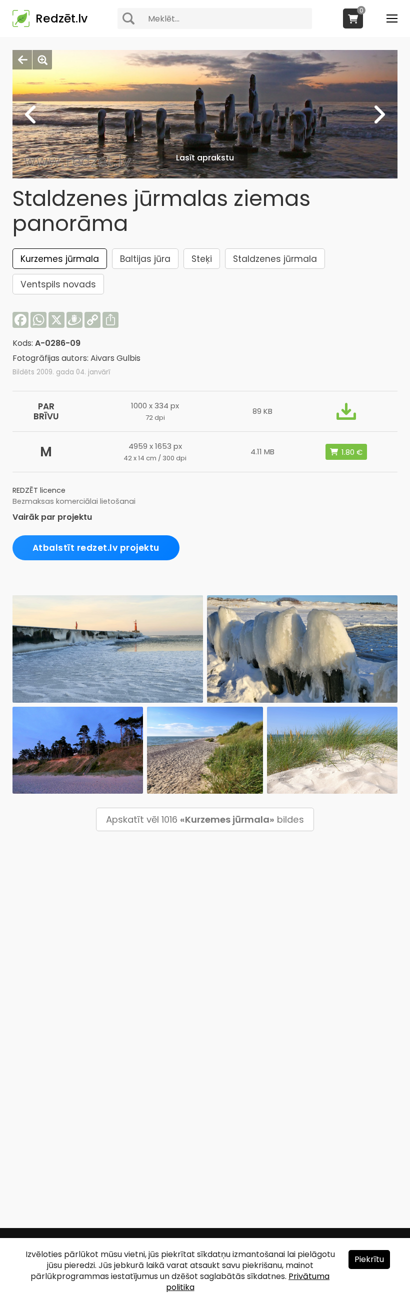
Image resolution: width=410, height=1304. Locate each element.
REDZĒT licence (39, 490)
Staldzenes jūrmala (275, 259)
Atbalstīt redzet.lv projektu (96, 548)
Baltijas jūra (145, 259)
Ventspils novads (58, 284)
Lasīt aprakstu (205, 157)
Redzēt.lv (62, 18)
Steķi (202, 259)
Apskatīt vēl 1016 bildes (205, 819)
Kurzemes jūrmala (59, 259)
